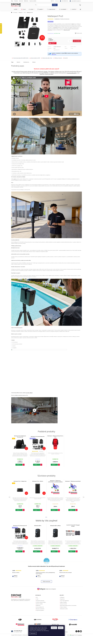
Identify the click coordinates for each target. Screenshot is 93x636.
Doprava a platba (33, 0)
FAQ (37, 597)
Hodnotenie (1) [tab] (26, 62)
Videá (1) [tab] (18, 62)
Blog (12, 0)
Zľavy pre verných (63, 603)
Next (83, 497)
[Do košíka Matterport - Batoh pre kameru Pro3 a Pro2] (59, 465)
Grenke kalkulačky (72, 73)
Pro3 (54, 48)
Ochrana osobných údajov (41, 602)
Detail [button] (18, 551)
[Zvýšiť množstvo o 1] (71, 40)
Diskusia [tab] (33, 62)
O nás (37, 599)
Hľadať (54, 4)
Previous (10, 497)
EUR (52, 0)
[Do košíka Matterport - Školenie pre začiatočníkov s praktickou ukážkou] (59, 510)
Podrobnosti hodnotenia (64, 19)
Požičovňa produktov (40, 610)
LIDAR (73, 23)
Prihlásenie (62, 597)
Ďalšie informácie (67, 29)
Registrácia (62, 599)
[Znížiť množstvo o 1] (71, 41)
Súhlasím (61, 627)
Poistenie (16, 0)
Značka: (57, 46)
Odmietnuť (54, 627)
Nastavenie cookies (64, 608)
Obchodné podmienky (40, 600)
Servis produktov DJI (40, 607)
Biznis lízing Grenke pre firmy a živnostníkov (68, 605)
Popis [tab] (12, 62)
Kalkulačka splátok (54, 43)
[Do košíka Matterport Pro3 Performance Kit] (41, 465)
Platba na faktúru (63, 607)
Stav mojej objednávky (64, 600)
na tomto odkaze (29, 392)
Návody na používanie (40, 608)
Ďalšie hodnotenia (46, 581)
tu (48, 630)
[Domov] (12, 12)
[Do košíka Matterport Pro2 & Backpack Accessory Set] (24, 465)
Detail (18, 464)
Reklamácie (26, 0)
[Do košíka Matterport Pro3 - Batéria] (41, 510)
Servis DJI (21, 0)
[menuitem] (15, 9)
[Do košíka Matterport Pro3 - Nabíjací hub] (24, 510)
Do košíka (78, 40)
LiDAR (15, 178)
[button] (20, 551)
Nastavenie (33, 633)
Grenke (45, 71)
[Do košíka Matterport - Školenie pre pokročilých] (76, 510)
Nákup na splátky (63, 602)
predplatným (55, 27)
